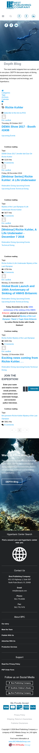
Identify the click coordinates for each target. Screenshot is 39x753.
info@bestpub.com (19, 591)
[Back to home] (18, 5)
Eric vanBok (6, 120)
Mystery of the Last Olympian (13, 207)
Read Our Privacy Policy (11, 664)
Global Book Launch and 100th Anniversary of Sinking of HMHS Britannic (19, 290)
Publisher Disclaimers (19, 723)
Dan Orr (29, 154)
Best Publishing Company (21, 683)
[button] (3, 16)
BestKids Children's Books (21, 688)
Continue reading (10, 147)
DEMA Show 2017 (9, 154)
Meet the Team (7, 629)
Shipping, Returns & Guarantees (19, 719)
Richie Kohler (7, 157)
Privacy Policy (19, 715)
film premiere (7, 416)
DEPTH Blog (12, 482)
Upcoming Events (8, 136)
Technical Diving (22, 189)
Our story (5, 623)
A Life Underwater (19, 263)
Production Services (9, 647)
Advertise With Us (8, 641)
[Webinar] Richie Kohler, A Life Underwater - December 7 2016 (19, 233)
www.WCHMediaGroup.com (19, 741)
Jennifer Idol (21, 154)
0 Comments (9, 163)
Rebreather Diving (9, 186)
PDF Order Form (8, 669)
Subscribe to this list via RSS (15, 113)
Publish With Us (8, 635)
